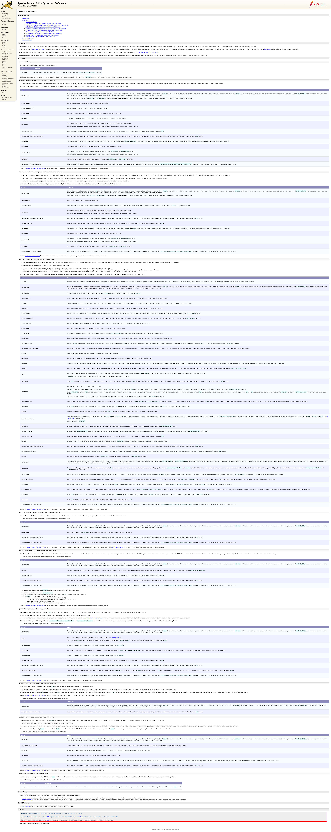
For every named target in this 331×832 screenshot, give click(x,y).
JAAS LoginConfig (115, 637)
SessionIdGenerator (7, 67)
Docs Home (5, 13)
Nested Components (28, 38)
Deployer (4, 86)
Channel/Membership (8, 78)
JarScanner (5, 56)
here (47, 820)
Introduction (25, 18)
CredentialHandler (7, 53)
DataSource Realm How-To (32, 256)
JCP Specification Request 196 (93, 618)
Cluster (4, 47)
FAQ (3, 16)
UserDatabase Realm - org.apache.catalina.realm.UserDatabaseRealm (46, 28)
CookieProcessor (6, 52)
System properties (7, 97)
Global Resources (6, 55)
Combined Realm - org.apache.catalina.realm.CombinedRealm (44, 33)
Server (4, 23)
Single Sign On (25, 806)
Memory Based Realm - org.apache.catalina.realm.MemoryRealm (44, 30)
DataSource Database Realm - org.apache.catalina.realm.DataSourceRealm (47, 25)
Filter (3, 93)
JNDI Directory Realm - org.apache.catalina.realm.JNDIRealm (43, 27)
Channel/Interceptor (7, 83)
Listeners (4, 59)
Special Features (27, 40)
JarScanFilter (5, 58)
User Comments (6, 18)
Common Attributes (31, 22)
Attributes (25, 20)
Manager (4, 63)
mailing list (81, 817)
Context (4, 42)
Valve (3, 69)
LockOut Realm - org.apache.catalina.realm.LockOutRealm (42, 35)
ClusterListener (6, 88)
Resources (5, 66)
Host (3, 45)
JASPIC (4, 99)
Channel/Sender (6, 80)
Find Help (46, 817)
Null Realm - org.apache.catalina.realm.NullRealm (40, 37)
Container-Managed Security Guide (148, 52)
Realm (4, 64)
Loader (4, 61)
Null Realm (267, 49)
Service (4, 24)
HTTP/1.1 (4, 34)
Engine (4, 44)
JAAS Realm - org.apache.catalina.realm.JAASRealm (40, 32)
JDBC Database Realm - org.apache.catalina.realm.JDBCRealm (43, 23)
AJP (3, 37)
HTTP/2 (4, 36)
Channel (4, 77)
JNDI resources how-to (118, 547)
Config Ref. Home (6, 15)
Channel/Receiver (6, 81)
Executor (4, 29)
